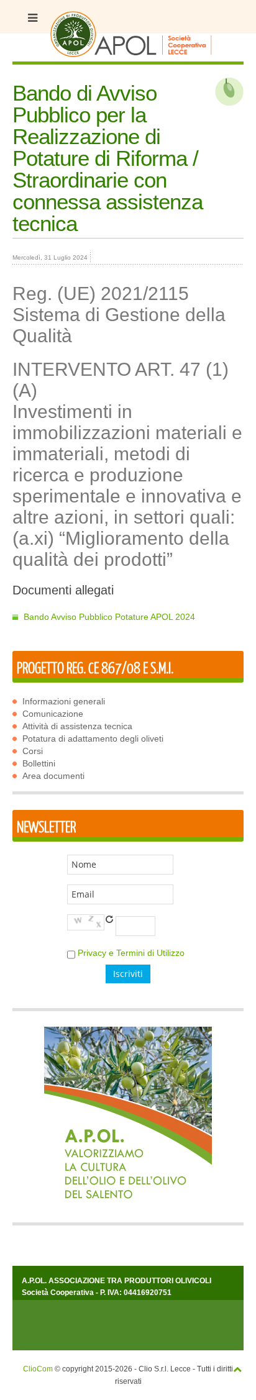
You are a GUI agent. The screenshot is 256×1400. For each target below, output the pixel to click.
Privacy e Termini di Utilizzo (131, 953)
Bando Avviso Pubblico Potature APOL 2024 (109, 617)
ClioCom (38, 1369)
